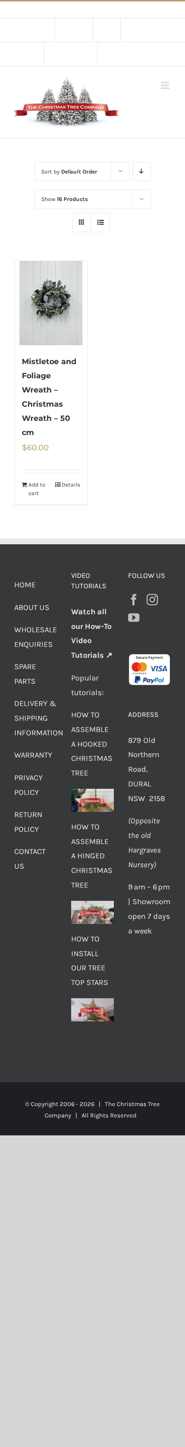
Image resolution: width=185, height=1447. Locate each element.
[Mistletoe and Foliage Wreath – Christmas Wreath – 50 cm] (51, 303)
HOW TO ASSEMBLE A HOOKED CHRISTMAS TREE (91, 743)
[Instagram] (152, 599)
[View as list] (100, 222)
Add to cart (37, 489)
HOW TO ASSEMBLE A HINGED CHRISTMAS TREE (91, 855)
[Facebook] (133, 599)
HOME (25, 584)
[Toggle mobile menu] (166, 85)
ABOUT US (31, 607)
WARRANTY (33, 754)
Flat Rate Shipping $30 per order (113, 9)
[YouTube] (133, 617)
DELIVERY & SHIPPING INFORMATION (38, 718)
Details (71, 484)
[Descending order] (141, 171)
